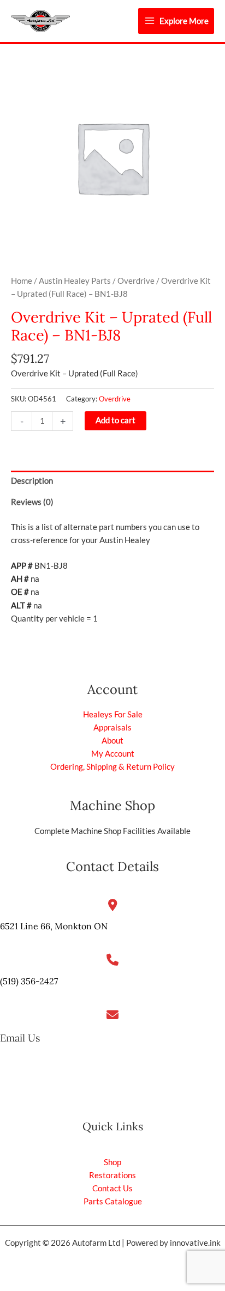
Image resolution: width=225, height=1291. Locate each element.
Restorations (112, 1175)
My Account (112, 753)
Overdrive (136, 280)
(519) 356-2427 (29, 981)
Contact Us (112, 1188)
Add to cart (115, 420)
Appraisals (112, 727)
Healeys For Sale (113, 714)
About (112, 740)
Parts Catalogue (113, 1201)
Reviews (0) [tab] (32, 502)
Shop (112, 1162)
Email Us (20, 1038)
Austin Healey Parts (75, 280)
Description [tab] (32, 480)
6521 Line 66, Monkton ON (54, 926)
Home (21, 280)
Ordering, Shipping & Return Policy (112, 766)
